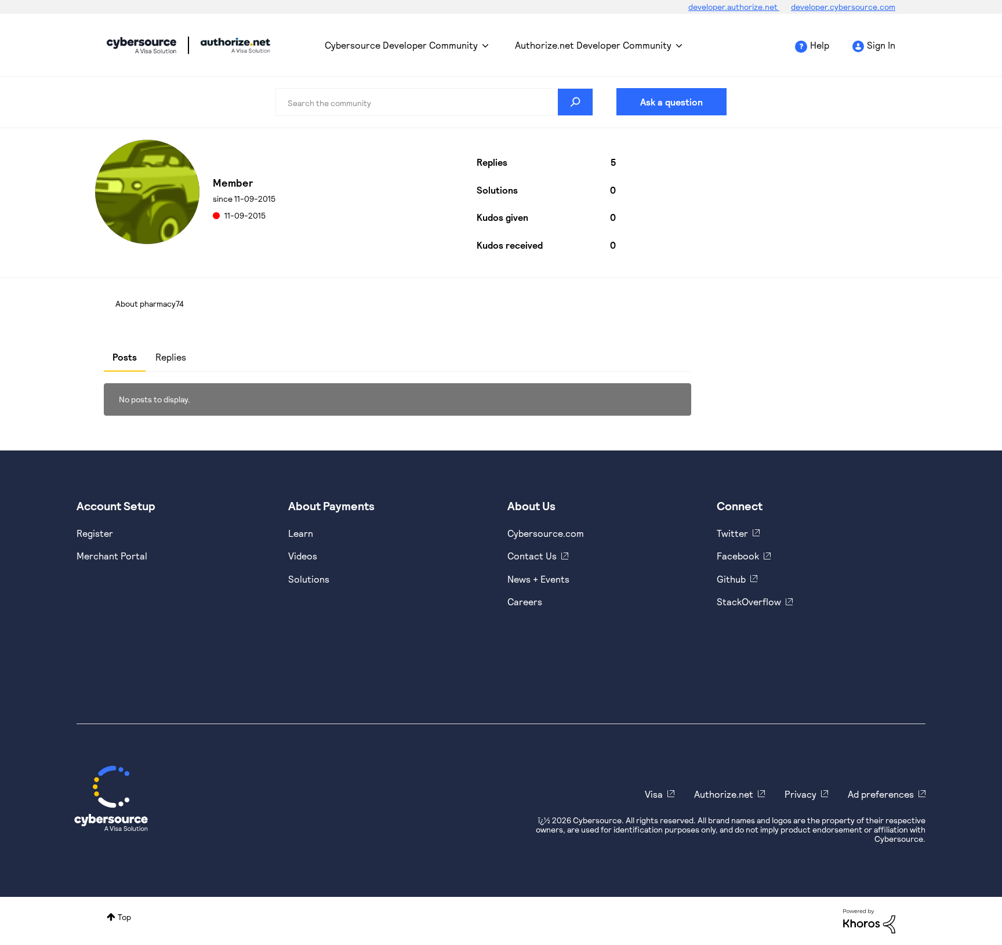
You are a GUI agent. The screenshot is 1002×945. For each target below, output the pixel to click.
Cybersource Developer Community (141, 45)
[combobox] (434, 102)
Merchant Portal (112, 555)
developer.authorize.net (733, 7)
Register (95, 533)
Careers (524, 601)
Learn (300, 533)
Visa (654, 793)
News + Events (538, 578)
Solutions (308, 578)
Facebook (738, 555)
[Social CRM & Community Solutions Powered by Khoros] (869, 920)
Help (819, 44)
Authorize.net (723, 793)
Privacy (800, 793)
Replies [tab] (170, 356)
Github (731, 578)
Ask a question (671, 101)
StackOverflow (749, 601)
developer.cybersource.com (843, 7)
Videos (302, 555)
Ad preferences (881, 793)
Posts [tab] (124, 356)
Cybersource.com (545, 533)
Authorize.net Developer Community (593, 44)
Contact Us (532, 555)
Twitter (732, 533)
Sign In (881, 44)
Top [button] (124, 917)
